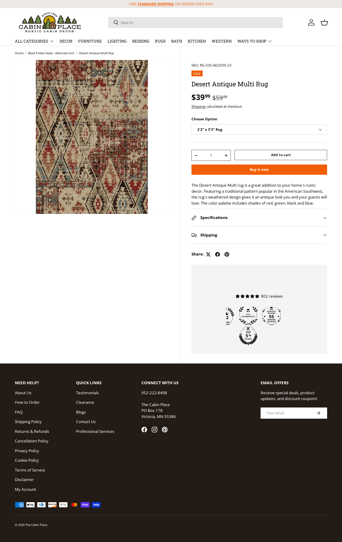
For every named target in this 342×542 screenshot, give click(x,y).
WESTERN (221, 41)
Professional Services (95, 431)
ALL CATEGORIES (31, 41)
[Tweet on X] (208, 254)
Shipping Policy (28, 421)
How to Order (27, 402)
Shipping (198, 106)
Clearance (85, 402)
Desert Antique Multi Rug (96, 53)
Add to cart (281, 154)
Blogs (81, 412)
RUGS (160, 41)
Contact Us (86, 421)
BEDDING (140, 41)
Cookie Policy (27, 460)
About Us (23, 392)
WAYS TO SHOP (251, 41)
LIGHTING (117, 41)
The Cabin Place (36, 525)
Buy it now (259, 169)
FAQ (19, 412)
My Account (25, 489)
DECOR (66, 41)
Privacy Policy (27, 450)
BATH (176, 41)
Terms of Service (30, 470)
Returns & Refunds (32, 431)
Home (19, 53)
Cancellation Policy (31, 441)
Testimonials (87, 392)
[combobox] (195, 22)
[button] (324, 22)
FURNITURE (90, 41)
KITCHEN (197, 41)
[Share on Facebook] (217, 254)
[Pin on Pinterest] (226, 254)
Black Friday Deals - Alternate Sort (51, 53)
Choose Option (204, 119)
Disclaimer (24, 479)
